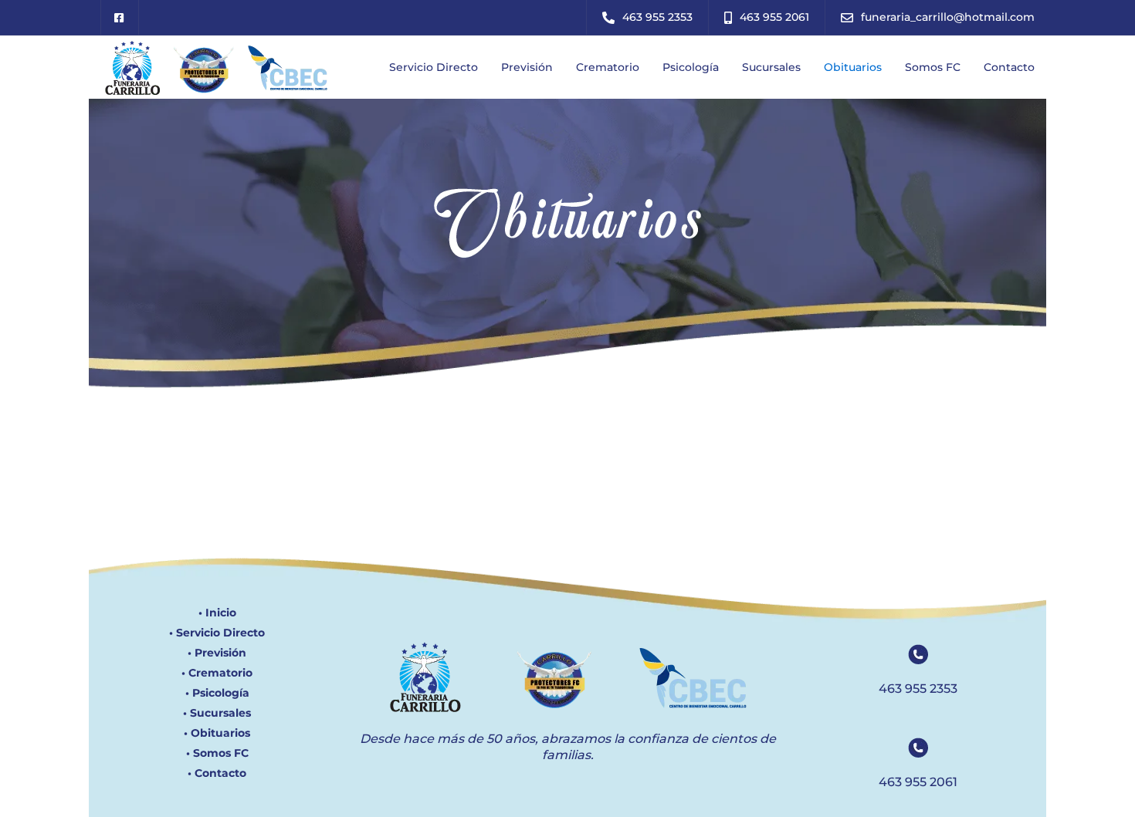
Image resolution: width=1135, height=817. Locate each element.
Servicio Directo (433, 67)
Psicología (690, 67)
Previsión (527, 67)
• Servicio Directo (217, 633)
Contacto (1009, 67)
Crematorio (607, 67)
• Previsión (217, 653)
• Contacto (217, 773)
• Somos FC (217, 753)
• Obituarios (217, 733)
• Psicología (217, 693)
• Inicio (217, 613)
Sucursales (771, 67)
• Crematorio (216, 673)
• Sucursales (217, 713)
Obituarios (853, 67)
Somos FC (933, 67)
